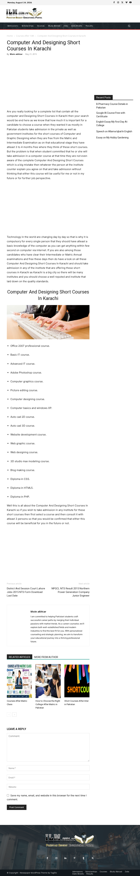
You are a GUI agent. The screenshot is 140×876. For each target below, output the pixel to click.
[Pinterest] (74, 858)
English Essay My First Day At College (111, 123)
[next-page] (14, 714)
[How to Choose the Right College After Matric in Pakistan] (48, 681)
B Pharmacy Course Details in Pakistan (112, 106)
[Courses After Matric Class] (19, 681)
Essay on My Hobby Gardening (112, 137)
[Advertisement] (48, 83)
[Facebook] (114, 3)
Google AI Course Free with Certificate (110, 115)
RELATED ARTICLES (19, 657)
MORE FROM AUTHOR (46, 657)
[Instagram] (118, 3)
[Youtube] (130, 3)
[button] (129, 26)
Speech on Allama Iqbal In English (114, 131)
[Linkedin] (65, 858)
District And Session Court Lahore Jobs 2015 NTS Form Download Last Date (26, 592)
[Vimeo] (126, 3)
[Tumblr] (83, 858)
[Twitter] (122, 3)
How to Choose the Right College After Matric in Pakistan (48, 704)
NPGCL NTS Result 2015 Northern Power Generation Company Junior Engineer (70, 592)
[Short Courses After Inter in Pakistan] (76, 681)
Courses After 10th (25, 35)
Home (10, 35)
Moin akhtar (16, 54)
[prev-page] (9, 714)
